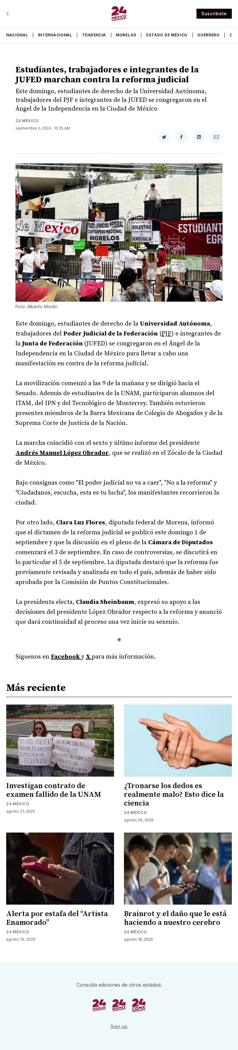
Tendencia (94, 35)
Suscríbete (214, 13)
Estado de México (166, 35)
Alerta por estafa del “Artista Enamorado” (57, 918)
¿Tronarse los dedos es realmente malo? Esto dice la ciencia (174, 794)
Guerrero (208, 35)
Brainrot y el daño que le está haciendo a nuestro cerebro (175, 918)
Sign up (119, 1026)
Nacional (17, 35)
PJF (166, 334)
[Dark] (8, 14)
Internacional (55, 35)
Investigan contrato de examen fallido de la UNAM (53, 790)
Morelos (126, 35)
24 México (26, 120)
